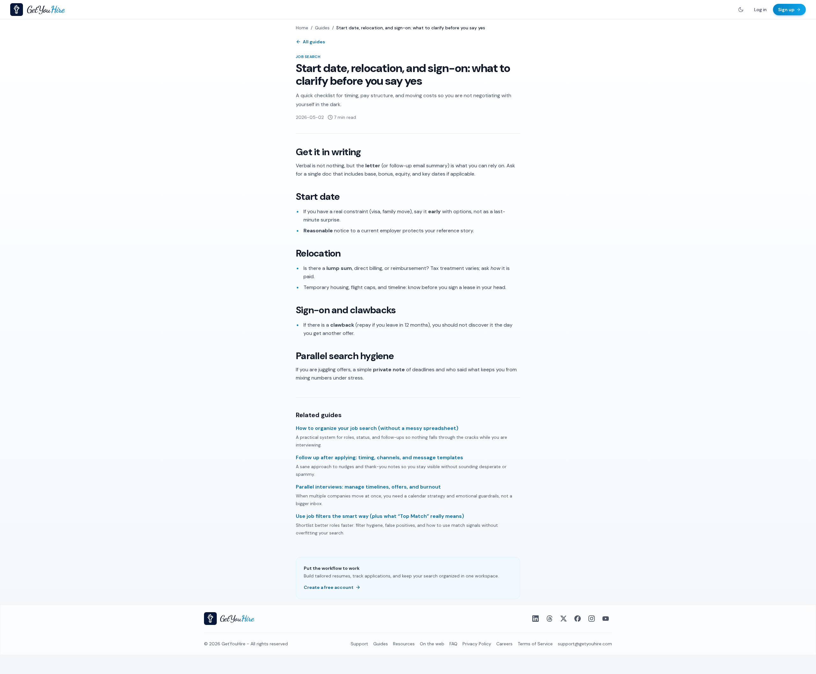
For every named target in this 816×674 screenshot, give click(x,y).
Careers (504, 644)
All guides (314, 42)
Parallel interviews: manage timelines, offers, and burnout (368, 486)
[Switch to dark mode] (740, 9)
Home (302, 28)
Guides (322, 28)
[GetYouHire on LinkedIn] (535, 618)
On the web (432, 644)
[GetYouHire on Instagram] (591, 618)
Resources (404, 644)
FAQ (453, 644)
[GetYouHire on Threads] (549, 618)
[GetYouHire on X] (563, 618)
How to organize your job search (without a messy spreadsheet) (377, 428)
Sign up (786, 9)
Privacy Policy (477, 644)
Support (359, 644)
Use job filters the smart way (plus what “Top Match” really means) (380, 516)
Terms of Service (535, 644)
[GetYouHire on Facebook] (577, 618)
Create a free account (328, 587)
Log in (760, 9)
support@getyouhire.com (585, 644)
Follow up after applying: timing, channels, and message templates (379, 457)
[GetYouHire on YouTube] (605, 618)
